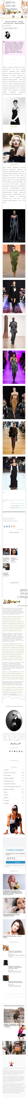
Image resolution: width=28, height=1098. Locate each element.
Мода (15, 28)
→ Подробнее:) (16, 740)
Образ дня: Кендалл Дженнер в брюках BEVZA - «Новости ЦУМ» (15, 982)
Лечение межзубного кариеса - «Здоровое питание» (11, 915)
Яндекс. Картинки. (22, 503)
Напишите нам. (22, 505)
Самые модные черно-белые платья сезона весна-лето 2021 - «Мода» (12, 1047)
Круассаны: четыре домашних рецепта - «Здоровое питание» (15, 952)
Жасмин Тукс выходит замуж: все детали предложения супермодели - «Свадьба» (14, 1025)
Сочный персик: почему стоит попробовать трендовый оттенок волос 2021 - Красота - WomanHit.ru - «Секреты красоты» (13, 892)
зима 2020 (14, 520)
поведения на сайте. (21, 507)
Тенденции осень (7, 520)
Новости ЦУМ (10, 518)
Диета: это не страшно (14, 955)
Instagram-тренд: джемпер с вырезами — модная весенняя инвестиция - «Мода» (15, 967)
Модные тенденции (8, 28)
